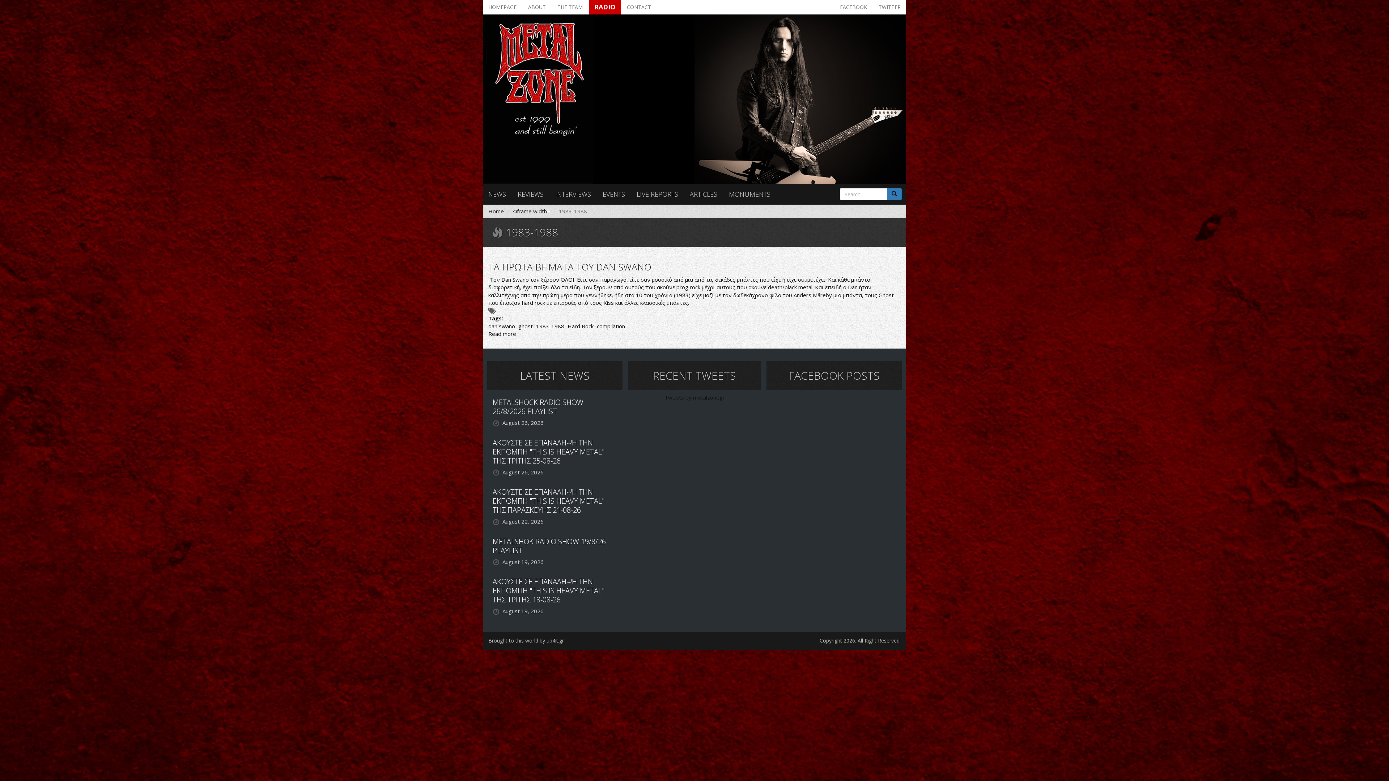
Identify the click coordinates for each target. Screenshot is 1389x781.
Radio (604, 7)
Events (614, 194)
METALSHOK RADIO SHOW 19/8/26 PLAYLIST (549, 546)
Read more (502, 333)
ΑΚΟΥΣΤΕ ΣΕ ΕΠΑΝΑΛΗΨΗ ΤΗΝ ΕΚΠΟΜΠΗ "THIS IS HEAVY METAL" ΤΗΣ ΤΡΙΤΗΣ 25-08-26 (548, 452)
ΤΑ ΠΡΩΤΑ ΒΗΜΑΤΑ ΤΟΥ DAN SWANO (569, 266)
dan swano (501, 326)
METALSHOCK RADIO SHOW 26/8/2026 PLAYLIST (538, 406)
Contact (639, 7)
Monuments (749, 194)
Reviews (531, 194)
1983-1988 (550, 326)
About (537, 7)
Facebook (853, 7)
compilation (611, 326)
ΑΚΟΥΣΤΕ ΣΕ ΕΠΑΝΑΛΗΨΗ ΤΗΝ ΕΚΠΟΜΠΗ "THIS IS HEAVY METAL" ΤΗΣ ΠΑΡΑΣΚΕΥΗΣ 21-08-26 (548, 501)
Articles (703, 194)
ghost (525, 326)
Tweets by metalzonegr (694, 397)
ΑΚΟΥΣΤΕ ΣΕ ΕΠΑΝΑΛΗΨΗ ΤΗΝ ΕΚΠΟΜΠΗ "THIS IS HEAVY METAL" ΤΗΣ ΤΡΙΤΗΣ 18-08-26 (548, 591)
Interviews (573, 194)
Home (496, 211)
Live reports (657, 194)
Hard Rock (581, 326)
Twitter (890, 7)
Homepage (502, 7)
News (497, 194)
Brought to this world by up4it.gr (526, 640)
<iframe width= (531, 211)
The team (570, 7)
